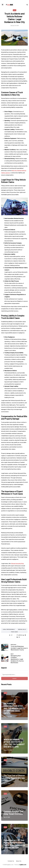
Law (14, 10)
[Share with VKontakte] (17, 637)
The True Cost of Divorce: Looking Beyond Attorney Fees (14, 777)
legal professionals (9, 629)
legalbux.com (23, 864)
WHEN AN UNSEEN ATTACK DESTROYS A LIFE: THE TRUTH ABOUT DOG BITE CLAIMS (14, 743)
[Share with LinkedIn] (23, 635)
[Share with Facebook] (17, 635)
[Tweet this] (19, 635)
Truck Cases (14, 631)
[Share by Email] (19, 637)
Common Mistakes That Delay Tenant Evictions (13, 812)
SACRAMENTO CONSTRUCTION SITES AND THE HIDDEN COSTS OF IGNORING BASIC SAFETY (14, 708)
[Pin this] (25, 635)
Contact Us (11, 861)
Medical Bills (22, 629)
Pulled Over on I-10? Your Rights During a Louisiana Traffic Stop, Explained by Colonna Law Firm (14, 844)
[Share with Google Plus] (21, 635)
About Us (18, 861)
